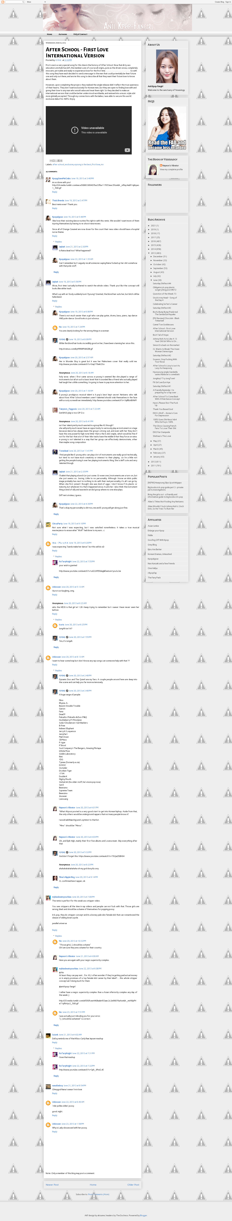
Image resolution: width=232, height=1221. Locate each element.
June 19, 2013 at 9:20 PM (80, 543)
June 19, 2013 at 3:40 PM (82, 178)
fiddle (150, 535)
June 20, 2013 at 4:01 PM (87, 807)
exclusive (69, 164)
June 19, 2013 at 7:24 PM (74, 327)
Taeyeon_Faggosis (68, 409)
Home (49, 34)
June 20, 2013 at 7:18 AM (81, 391)
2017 (153, 237)
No (60, 327)
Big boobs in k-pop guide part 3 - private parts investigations (165, 488)
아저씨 (62, 339)
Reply (54, 192)
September (158, 268)
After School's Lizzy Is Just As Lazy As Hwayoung (166, 367)
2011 (153, 465)
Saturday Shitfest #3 (162, 308)
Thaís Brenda (58, 200)
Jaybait (62, 247)
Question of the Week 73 (164, 294)
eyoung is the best (82, 164)
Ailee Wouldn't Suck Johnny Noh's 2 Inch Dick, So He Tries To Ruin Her (166, 507)
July (155, 276)
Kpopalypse (57, 217)
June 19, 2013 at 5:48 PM (75, 217)
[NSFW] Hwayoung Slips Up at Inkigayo (165, 482)
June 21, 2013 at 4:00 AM (87, 956)
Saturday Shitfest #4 (162, 283)
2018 (153, 233)
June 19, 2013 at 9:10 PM (74, 523)
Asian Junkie (153, 526)
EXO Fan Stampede (161, 432)
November (158, 260)
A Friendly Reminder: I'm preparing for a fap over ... (165, 391)
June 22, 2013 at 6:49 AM (73, 1102)
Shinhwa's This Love (162, 436)
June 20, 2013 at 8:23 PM (82, 864)
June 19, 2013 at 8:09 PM (80, 339)
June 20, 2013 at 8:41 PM (82, 421)
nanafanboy (57, 1085)
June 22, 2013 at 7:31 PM (83, 1053)
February (157, 453)
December (158, 256)
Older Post (133, 1184)
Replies (58, 242)
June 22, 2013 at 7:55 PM (83, 561)
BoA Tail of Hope (160, 335)
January (157, 457)
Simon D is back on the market (166, 345)
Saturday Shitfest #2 (162, 355)
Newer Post (52, 1184)
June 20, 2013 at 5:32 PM (80, 852)
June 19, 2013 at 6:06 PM (81, 312)
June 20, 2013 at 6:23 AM (75, 603)
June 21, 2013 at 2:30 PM (77, 247)
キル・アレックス (60, 543)
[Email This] (51, 160)
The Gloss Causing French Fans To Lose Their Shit (164, 427)
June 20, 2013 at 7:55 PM (80, 637)
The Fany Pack (154, 577)
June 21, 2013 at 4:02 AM (70, 1035)
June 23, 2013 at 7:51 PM (74, 1012)
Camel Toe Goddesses (163, 324)
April (155, 445)
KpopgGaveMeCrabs (61, 178)
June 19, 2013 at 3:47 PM (76, 200)
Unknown (56, 587)
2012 (153, 462)
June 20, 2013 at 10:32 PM (74, 941)
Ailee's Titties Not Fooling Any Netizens (166, 501)
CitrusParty (57, 523)
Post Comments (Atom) (98, 1194)
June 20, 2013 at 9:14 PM (86, 877)
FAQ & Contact (80, 34)
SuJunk (55, 1035)
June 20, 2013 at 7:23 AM (89, 409)
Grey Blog (152, 545)
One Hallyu (153, 568)
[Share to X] (56, 160)
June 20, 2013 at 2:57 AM (81, 357)
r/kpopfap (152, 573)
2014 (153, 249)
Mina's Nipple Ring (67, 877)
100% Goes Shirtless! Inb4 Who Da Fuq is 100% (165, 420)
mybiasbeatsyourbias (61, 897)
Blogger (143, 1215)
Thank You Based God (163, 409)
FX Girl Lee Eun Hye (161, 382)
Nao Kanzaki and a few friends (161, 563)
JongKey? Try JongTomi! (164, 378)
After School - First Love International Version (164, 329)
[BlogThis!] (53, 160)
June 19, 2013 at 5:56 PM (70, 282)
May (155, 441)
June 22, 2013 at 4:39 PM (81, 504)
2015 (153, 245)
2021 (153, 225)
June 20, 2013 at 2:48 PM (80, 675)
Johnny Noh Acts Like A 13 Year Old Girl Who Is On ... (165, 340)
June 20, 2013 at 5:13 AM (73, 587)
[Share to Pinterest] (61, 160)
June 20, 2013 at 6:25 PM (76, 624)
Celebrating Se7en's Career (165, 304)
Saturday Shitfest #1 (162, 386)
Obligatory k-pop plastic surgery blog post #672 (164, 288)
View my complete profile (171, 169)
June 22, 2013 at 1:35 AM (81, 259)
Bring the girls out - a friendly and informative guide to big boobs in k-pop (165, 495)
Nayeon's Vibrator (67, 807)
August (156, 272)
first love (96, 164)
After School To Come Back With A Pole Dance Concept (166, 397)
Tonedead (63, 451)
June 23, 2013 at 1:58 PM (73, 1124)
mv (102, 164)
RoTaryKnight (65, 561)
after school (58, 164)
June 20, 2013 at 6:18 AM (82, 373)
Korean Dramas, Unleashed (160, 554)
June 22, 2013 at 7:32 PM (83, 1066)
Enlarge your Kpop (156, 530)
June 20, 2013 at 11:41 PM (81, 451)
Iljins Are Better (155, 549)
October (157, 264)
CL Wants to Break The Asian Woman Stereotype (166, 350)
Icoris (61, 624)
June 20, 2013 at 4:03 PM (87, 837)
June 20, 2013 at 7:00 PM (83, 897)
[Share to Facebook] (58, 160)
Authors (63, 34)
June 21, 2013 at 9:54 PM (75, 1085)
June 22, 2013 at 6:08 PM (90, 968)
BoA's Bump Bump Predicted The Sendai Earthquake (165, 313)
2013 (153, 253)
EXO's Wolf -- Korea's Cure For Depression (165, 414)
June (155, 280)
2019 (153, 229)
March (156, 449)
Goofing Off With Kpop (158, 540)
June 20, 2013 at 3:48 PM (80, 691)
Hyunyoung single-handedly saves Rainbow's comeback (166, 373)
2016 (153, 241)
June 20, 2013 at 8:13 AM (73, 657)
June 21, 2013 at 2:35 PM (77, 471)
